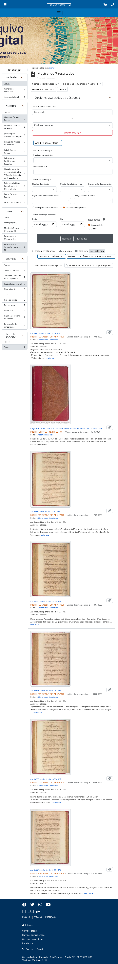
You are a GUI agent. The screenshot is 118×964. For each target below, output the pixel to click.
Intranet (29, 925)
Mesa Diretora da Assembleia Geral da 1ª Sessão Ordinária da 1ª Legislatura (14, 173)
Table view (98, 251)
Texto (14, 348)
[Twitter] (32, 905)
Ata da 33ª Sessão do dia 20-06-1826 (45, 779)
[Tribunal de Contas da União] (37, 911)
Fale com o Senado (34, 949)
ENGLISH (26, 917)
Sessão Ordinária (14, 271)
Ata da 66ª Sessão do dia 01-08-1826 (45, 870)
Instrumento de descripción (100, 184)
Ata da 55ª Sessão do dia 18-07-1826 (45, 601)
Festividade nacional (14, 285)
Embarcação (14, 306)
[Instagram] (40, 905)
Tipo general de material (84, 195)
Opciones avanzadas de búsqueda (57, 98)
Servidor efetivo (30, 931)
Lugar (9, 211)
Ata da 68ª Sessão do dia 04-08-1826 (45, 690)
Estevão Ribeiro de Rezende (14, 127)
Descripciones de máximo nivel (48, 207)
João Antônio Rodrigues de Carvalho (14, 161)
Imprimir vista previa (45, 251)
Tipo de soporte (10, 335)
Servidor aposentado (32, 939)
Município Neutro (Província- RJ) (14, 229)
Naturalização (14, 290)
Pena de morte (14, 301)
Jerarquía (67, 251)
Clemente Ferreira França (14, 118)
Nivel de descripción (40, 184)
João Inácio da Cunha (14, 151)
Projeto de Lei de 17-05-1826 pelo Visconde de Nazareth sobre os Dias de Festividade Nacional (67, 428)
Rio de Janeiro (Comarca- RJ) (14, 237)
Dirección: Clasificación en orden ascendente (90, 256)
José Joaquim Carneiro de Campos (14, 135)
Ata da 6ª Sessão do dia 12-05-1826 (45, 511)
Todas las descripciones (76, 207)
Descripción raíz (40, 166)
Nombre (11, 106)
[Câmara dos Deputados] (24, 911)
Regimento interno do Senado (14, 317)
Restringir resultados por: (15, 70)
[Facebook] (25, 905)
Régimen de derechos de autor (45, 195)
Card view (83, 251)
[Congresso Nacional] (31, 911)
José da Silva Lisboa (14, 203)
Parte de (11, 77)
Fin (61, 219)
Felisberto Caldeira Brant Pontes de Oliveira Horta (14, 186)
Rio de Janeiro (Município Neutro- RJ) (14, 247)
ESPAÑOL (38, 917)
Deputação (14, 311)
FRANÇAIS (50, 917)
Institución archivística (43, 155)
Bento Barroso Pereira (14, 195)
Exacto (94, 228)
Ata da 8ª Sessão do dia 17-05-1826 (45, 333)
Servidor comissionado (33, 935)
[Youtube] (47, 905)
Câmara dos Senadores (14, 90)
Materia (10, 259)
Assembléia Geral (14, 98)
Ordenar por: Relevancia (51, 256)
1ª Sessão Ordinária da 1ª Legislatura (14, 277)
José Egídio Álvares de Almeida (14, 143)
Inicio (34, 219)
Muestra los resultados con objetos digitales (90, 265)
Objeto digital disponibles (71, 184)
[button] (105, 4)
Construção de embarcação (14, 325)
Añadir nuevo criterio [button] (46, 143)
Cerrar (51, 68)
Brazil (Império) (14, 223)
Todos (6, 83)
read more (50, 358)
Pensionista (27, 943)
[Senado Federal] (59, 5)
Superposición (97, 225)
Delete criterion (72, 132)
